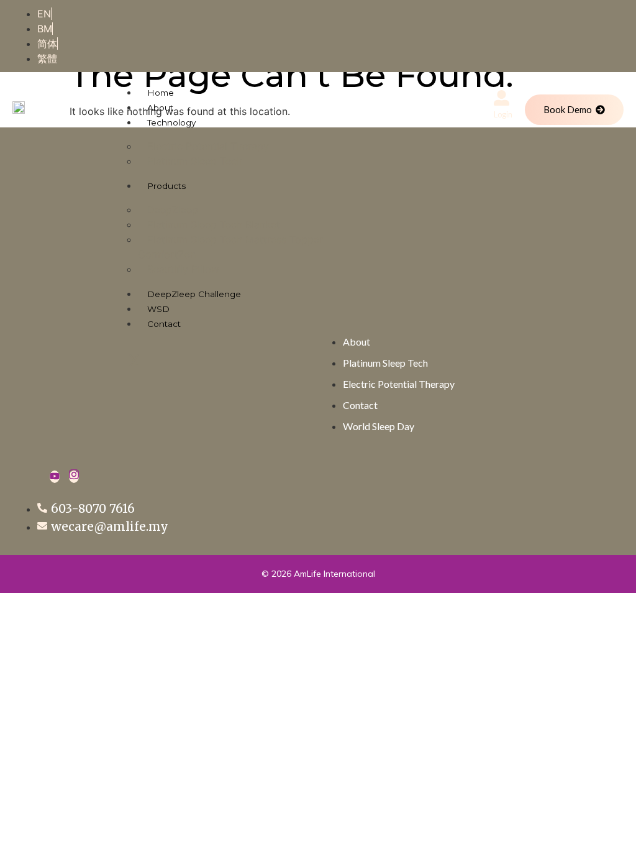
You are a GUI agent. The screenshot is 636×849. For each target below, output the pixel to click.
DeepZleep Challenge (194, 294)
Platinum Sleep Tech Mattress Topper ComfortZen (230, 246)
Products (166, 186)
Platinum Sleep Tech (194, 161)
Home (160, 93)
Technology (171, 122)
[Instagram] (74, 476)
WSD (158, 309)
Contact (164, 324)
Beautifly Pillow (183, 269)
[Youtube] (55, 476)
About (160, 107)
